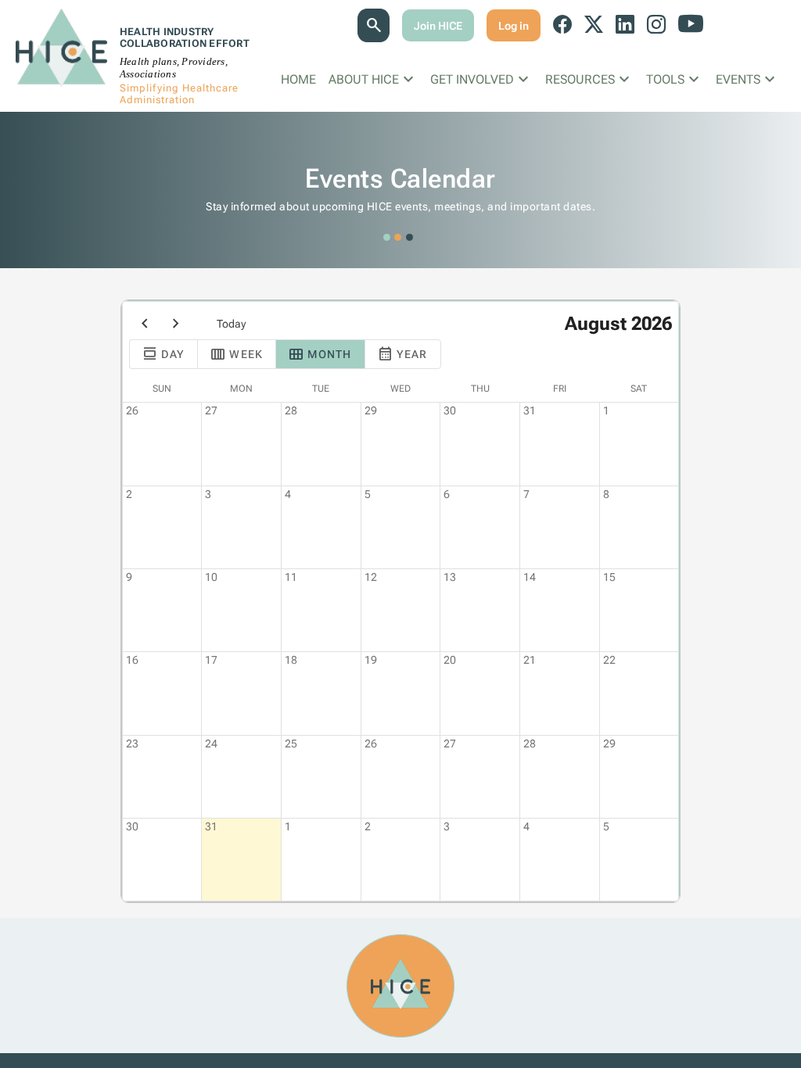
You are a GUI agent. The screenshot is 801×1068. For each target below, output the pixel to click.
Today (231, 323)
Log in (513, 26)
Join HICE (438, 26)
